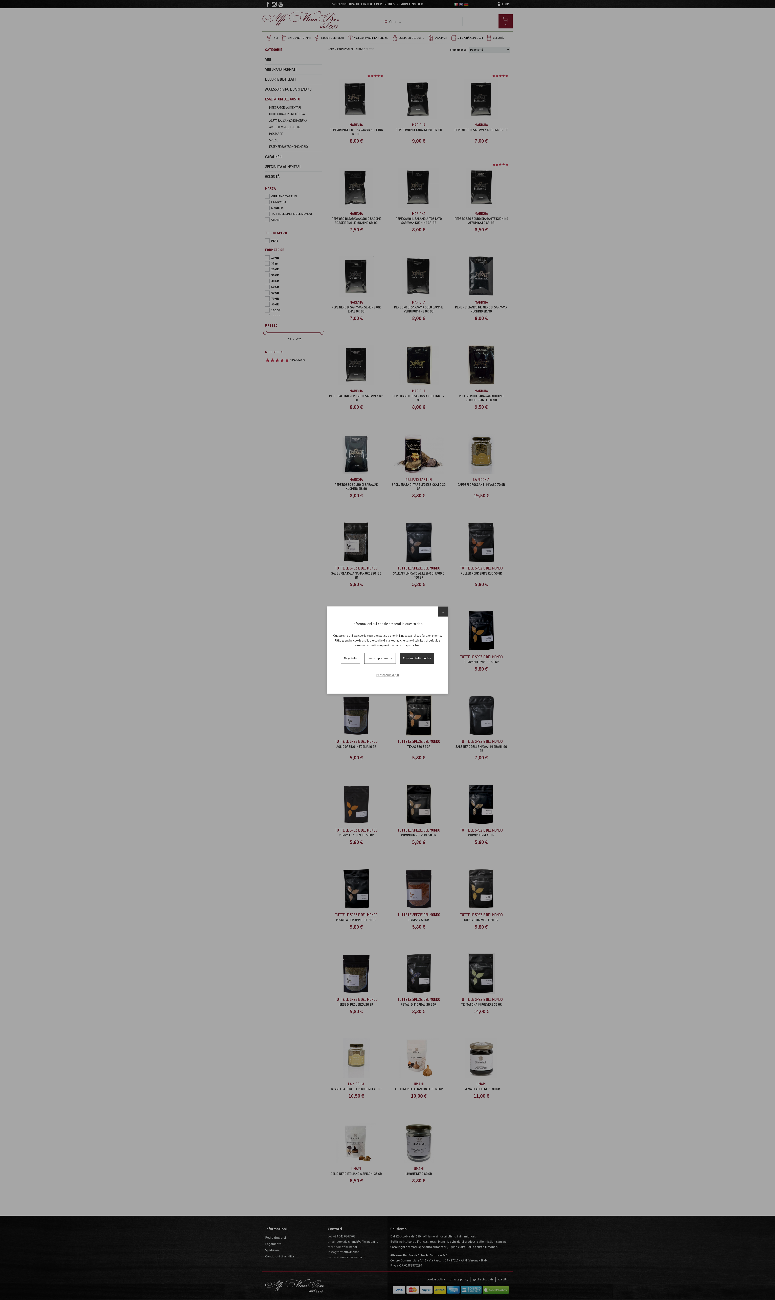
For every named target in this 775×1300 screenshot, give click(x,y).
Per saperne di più (387, 675)
